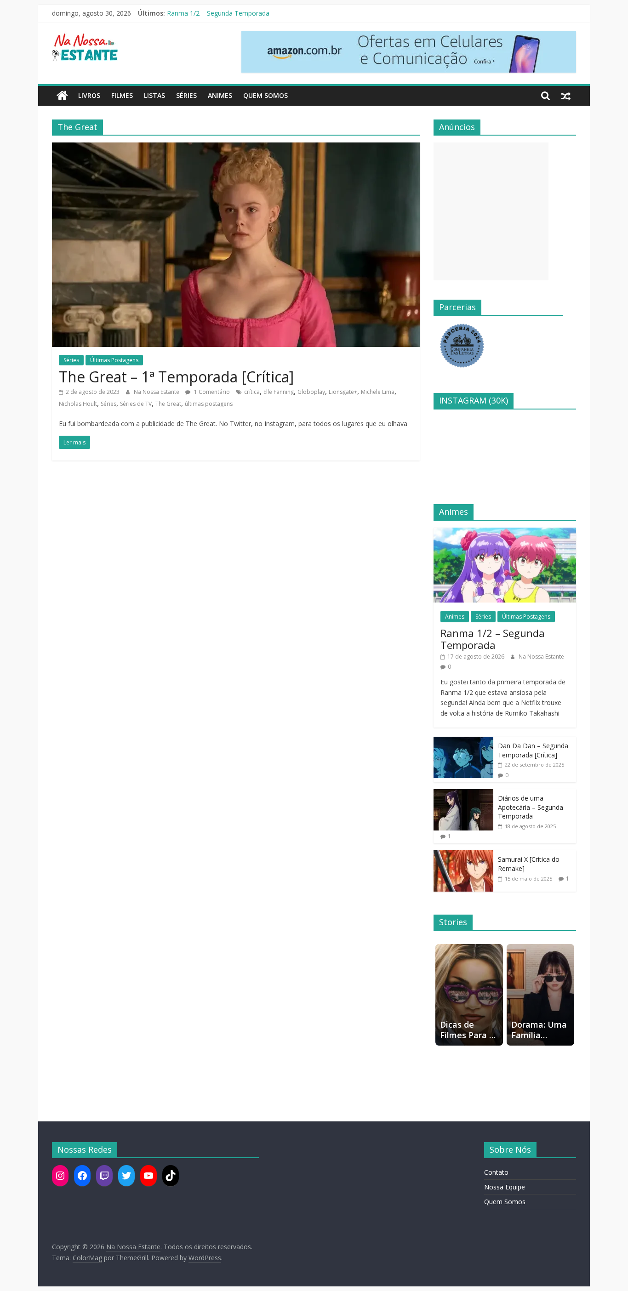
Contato (496, 1172)
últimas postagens (209, 404)
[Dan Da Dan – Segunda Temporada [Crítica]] (463, 741)
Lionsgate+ (343, 392)
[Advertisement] (491, 211)
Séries (186, 95)
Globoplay (311, 392)
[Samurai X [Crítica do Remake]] (463, 855)
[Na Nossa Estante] (62, 95)
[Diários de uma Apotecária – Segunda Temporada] (463, 794)
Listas (154, 95)
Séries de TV (136, 404)
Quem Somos (265, 95)
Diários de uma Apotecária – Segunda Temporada (530, 807)
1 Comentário (211, 392)
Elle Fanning (278, 392)
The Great (168, 404)
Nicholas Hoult (78, 404)
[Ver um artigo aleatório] (566, 95)
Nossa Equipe (504, 1187)
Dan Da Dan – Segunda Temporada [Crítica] (533, 750)
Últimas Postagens (114, 360)
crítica (252, 392)
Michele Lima (377, 392)
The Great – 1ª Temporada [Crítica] (176, 377)
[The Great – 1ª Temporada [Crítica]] (236, 148)
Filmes (122, 95)
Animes (220, 95)
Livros (89, 95)
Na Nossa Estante (157, 392)
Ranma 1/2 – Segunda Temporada (218, 13)
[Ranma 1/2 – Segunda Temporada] (505, 532)
